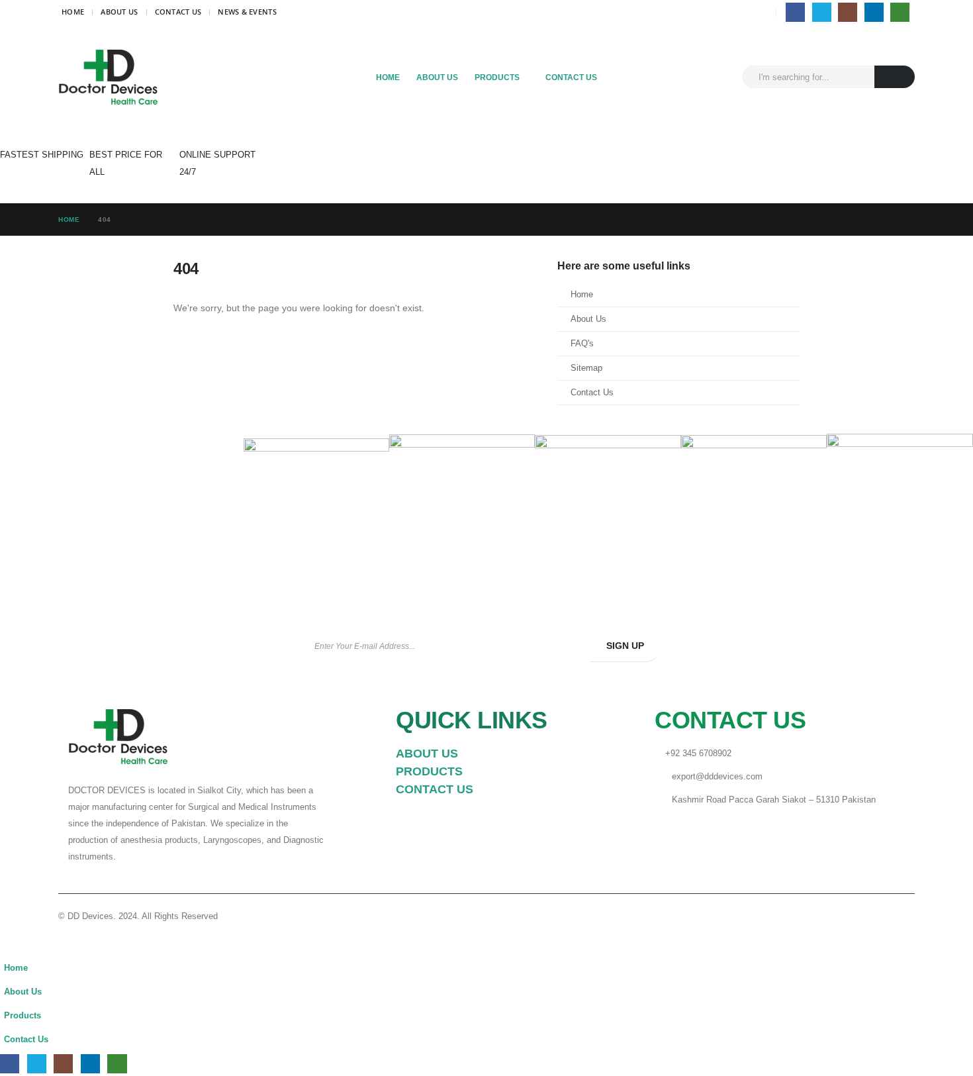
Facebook (819, 646)
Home (73, 12)
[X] (821, 12)
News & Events (247, 12)
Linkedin (903, 646)
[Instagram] (847, 12)
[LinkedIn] (874, 12)
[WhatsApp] (899, 12)
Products (497, 77)
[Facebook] (795, 12)
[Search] (894, 77)
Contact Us (178, 12)
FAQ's (582, 343)
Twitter (861, 646)
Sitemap (586, 368)
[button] (8, 947)
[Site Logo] (108, 77)
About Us (119, 12)
